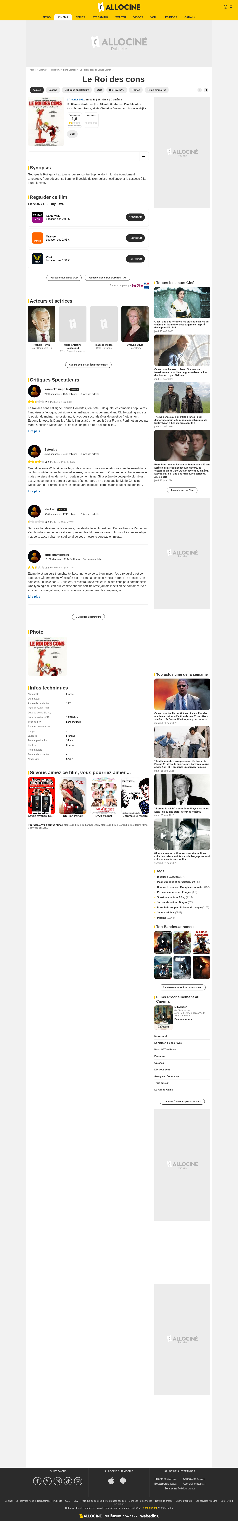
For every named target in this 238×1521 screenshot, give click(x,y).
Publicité (57, 1501)
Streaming (100, 17)
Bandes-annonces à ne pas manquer (182, 987)
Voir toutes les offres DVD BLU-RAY (107, 277)
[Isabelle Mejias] (104, 324)
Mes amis (91, 115)
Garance (159, 1063)
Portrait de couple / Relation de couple (183, 907)
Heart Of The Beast (165, 1049)
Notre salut (160, 1036)
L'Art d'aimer (103, 815)
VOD (153, 17)
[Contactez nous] (78, 1481)
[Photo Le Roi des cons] (47, 656)
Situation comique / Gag (175, 897)
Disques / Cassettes (170, 877)
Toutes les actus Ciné (182, 490)
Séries (80, 17)
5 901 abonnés (52, 514)
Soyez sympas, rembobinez (46, 815)
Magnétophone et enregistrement (178, 882)
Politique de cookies (91, 1501)
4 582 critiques (70, 394)
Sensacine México (175, 1488)
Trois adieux (161, 1083)
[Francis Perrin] (41, 324)
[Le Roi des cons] (46, 121)
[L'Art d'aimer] (104, 795)
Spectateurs (74, 115)
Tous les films (54, 70)
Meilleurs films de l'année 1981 (81, 825)
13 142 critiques (72, 559)
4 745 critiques (70, 514)
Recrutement (43, 1501)
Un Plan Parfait (73, 815)
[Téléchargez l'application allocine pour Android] (124, 1480)
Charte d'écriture (184, 1501)
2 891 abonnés (52, 394)
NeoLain (50, 509)
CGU (67, 1501)
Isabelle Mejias (137, 108)
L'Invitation (180, 1006)
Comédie (116, 99)
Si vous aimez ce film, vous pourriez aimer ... (80, 772)
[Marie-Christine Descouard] (73, 324)
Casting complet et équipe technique (88, 364)
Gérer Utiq (226, 1501)
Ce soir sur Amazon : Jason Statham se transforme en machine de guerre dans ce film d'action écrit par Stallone (181, 372)
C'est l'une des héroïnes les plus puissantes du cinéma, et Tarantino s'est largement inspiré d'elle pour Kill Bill (181, 324)
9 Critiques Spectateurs (88, 617)
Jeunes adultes (169, 912)
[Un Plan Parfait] (73, 795)
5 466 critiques (70, 454)
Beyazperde (161, 1483)
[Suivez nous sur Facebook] (38, 1481)
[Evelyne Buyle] (135, 324)
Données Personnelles (140, 1501)
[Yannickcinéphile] (34, 391)
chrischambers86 (56, 554)
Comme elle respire (135, 815)
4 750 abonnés (52, 454)
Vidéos (138, 17)
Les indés (170, 17)
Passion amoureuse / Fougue (177, 892)
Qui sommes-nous (25, 1501)
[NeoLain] (34, 511)
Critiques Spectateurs (54, 380)
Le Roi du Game (163, 1089)
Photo (37, 632)
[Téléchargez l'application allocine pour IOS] (113, 1480)
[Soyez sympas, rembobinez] (41, 795)
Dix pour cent (162, 1069)
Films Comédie (70, 70)
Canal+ (189, 17)
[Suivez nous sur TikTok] (68, 1481)
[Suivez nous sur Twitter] (48, 1481)
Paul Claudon (132, 103)
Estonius (50, 449)
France (70, 694)
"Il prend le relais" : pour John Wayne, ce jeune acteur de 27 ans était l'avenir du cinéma (181, 810)
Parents (166, 917)
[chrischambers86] (34, 556)
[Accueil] (119, 7)
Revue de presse (164, 1501)
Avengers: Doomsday (166, 1076)
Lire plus (34, 431)
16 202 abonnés (52, 559)
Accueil (33, 70)
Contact (8, 1501)
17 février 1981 (76, 99)
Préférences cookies (115, 1501)
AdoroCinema (191, 1483)
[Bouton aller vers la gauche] (199, 90)
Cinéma (63, 17)
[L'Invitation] (163, 1017)
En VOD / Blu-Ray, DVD (46, 204)
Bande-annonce (183, 1019)
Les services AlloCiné (206, 1501)
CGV (75, 1501)
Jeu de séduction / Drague (175, 902)
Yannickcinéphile (56, 389)
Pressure (159, 1056)
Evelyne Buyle (135, 344)
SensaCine (189, 1478)
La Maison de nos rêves (168, 1042)
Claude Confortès (82, 103)
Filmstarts (161, 1478)
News (47, 17)
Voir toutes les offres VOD (64, 277)
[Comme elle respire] (135, 795)
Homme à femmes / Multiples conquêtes (183, 887)
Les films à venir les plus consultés (182, 1101)
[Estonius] (34, 451)
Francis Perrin (82, 108)
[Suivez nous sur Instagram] (58, 1481)
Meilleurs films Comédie (115, 825)
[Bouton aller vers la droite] (206, 90)
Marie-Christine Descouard (109, 108)
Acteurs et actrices (51, 301)
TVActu (120, 17)
